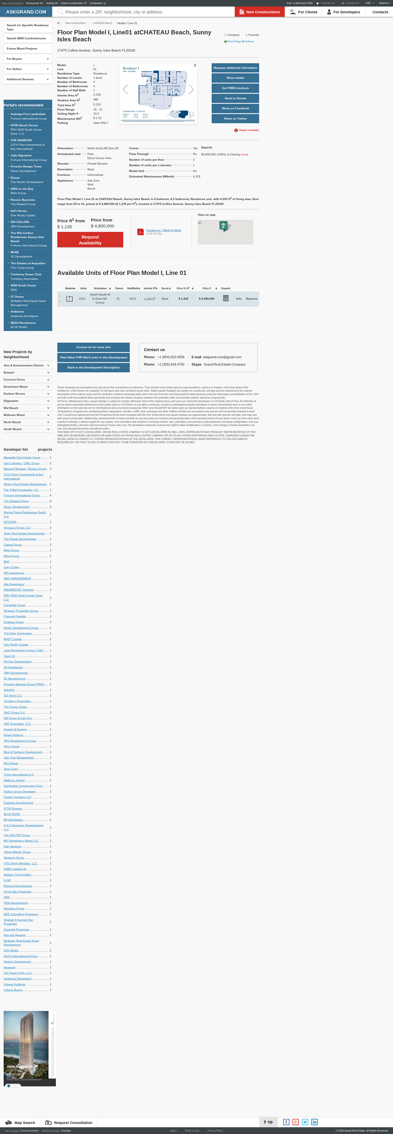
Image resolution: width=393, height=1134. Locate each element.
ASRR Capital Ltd (15, 869)
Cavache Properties (16, 929)
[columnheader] (70, 288)
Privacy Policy (215, 1130)
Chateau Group (14, 622)
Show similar (235, 77)
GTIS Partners (13, 808)
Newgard (9, 967)
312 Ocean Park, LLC (18, 973)
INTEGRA (10, 522)
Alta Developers (14, 584)
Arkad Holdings (13, 735)
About (173, 1130)
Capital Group (13, 544)
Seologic (66, 1130)
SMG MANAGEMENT (18, 578)
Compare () (352, 3)
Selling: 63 (52, 3)
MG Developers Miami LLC (21, 840)
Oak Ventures (12, 846)
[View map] (225, 232)
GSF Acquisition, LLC (17, 723)
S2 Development (21, 254)
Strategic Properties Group (21, 610)
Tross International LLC (19, 774)
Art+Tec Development (18, 661)
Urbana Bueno (13, 990)
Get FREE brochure (235, 88)
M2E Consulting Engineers (21, 914)
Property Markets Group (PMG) (24, 684)
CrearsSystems (29, 1130)
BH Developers (13, 819)
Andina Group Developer (20, 791)
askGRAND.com (26, 12)
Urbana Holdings (14, 984)
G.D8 (7, 880)
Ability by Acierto (14, 780)
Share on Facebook (235, 108)
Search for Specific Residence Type (28, 27)
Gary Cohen (11, 567)
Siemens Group (14, 857)
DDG (23, 287)
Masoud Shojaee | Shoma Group (25, 468)
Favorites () (328, 3)
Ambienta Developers (24, 314)
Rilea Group (11, 556)
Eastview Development (18, 802)
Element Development (18, 886)
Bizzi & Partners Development (23, 752)
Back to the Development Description (94, 367)
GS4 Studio (11, 950)
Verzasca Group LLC (17, 527)
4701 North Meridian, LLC (20, 863)
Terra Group (11, 746)
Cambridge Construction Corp (23, 785)
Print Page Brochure (241, 41)
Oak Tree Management (19, 757)
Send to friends (235, 98)
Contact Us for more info (93, 347)
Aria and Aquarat (14, 935)
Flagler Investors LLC (18, 797)
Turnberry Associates (26, 276)
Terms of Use (192, 1130)
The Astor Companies (18, 633)
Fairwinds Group (14, 605)
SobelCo (9, 689)
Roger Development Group (21, 627)
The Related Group (23, 202)
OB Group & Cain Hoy (18, 718)
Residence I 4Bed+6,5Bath (164, 230)
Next (191, 89)
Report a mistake (249, 130)
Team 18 (9, 656)
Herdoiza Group (14, 908)
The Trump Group (28, 265)
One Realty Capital (23, 213)
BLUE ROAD (23, 325)
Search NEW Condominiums (26, 38)
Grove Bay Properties (18, 891)
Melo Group (22, 191)
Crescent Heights (15, 616)
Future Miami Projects (22, 48)
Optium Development (17, 961)
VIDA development (16, 903)
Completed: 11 (98, 3)
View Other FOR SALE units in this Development (93, 357)
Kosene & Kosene (15, 729)
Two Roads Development (27, 180)
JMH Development (23, 224)
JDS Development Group (20, 740)
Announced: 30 (34, 3)
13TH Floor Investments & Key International (28, 144)
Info (239, 298)
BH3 (6, 561)
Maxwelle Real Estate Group (22, 457)
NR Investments (14, 573)
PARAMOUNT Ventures (19, 589)
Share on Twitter (235, 118)
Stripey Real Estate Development (25, 484)
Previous (125, 89)
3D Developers (13, 667)
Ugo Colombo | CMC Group (22, 463)
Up (270, 1122)
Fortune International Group (29, 116)
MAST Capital (12, 639)
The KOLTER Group (17, 835)
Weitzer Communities (17, 874)
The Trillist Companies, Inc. (21, 489)
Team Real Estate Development (24, 533)
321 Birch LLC (13, 695)
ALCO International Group (20, 956)
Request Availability (90, 240)
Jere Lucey (11, 768)
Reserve (251, 298)
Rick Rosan (11, 763)
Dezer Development (26, 169)
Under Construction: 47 (74, 3)
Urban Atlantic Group (17, 852)
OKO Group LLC (14, 712)
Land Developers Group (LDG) (24, 650)
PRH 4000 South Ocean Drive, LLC (26, 129)
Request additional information (235, 67)
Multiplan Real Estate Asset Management (28, 301)
